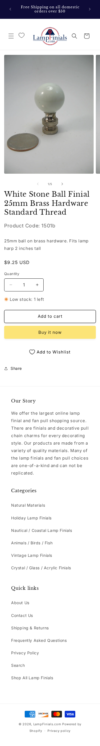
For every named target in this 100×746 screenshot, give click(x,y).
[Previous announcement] (10, 9)
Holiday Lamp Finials (31, 518)
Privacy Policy (25, 652)
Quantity (11, 273)
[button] (11, 36)
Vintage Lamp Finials (31, 555)
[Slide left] (38, 184)
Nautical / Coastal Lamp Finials (41, 530)
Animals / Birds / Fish (31, 542)
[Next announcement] (90, 9)
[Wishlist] (21, 35)
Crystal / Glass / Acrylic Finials (41, 567)
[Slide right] (62, 184)
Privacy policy (59, 731)
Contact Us (22, 615)
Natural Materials (28, 505)
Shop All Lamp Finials (32, 677)
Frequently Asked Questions (39, 640)
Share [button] (16, 368)
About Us (20, 602)
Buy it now (50, 332)
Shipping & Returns (30, 627)
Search (18, 665)
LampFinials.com (47, 724)
